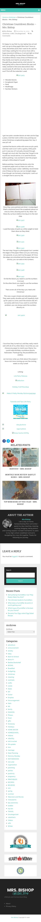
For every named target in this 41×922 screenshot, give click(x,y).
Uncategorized (20, 33)
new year (11, 762)
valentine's (11, 817)
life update (12, 744)
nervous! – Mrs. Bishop (20, 469)
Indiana (10, 735)
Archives (9, 629)
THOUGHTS (12, 800)
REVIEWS (11, 785)
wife (9, 823)
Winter (10, 826)
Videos (10, 820)
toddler (10, 806)
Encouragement (13, 700)
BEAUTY (11, 659)
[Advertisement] (20, 113)
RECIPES (11, 782)
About (8, 903)
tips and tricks (13, 803)
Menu (3, 10)
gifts (9, 721)
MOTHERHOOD (13, 759)
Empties (11, 697)
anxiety (10, 651)
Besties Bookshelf (14, 662)
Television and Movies (16, 797)
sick (9, 788)
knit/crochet (12, 741)
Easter (10, 695)
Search (8, 570)
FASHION (11, 712)
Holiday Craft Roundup (20, 387)
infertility (11, 738)
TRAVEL (11, 811)
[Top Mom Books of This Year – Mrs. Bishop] (20, 490)
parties (10, 770)
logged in (15, 556)
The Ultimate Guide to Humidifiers (20, 600)
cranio (10, 686)
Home (4, 17)
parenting (11, 768)
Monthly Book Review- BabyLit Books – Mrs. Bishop (20, 475)
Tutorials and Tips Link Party (20, 402)
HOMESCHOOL (13, 733)
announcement (13, 648)
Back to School (13, 657)
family (10, 709)
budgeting (11, 671)
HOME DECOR (13, 730)
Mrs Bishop (8, 31)
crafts (12, 33)
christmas (12, 17)
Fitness (10, 715)
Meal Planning (13, 753)
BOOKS (10, 665)
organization (12, 765)
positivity (11, 773)
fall (9, 706)
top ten (10, 808)
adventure (11, 645)
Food (9, 718)
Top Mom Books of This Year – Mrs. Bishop (20, 503)
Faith (9, 703)
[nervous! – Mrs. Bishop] (20, 457)
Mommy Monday (14, 756)
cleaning (11, 677)
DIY (9, 692)
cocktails (11, 680)
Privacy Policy (11, 906)
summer (11, 794)
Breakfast (11, 668)
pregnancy (11, 776)
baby (9, 654)
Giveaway (11, 724)
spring (10, 791)
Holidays (11, 727)
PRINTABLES (12, 779)
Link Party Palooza (20, 376)
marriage (11, 750)
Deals (10, 689)
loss (9, 747)
